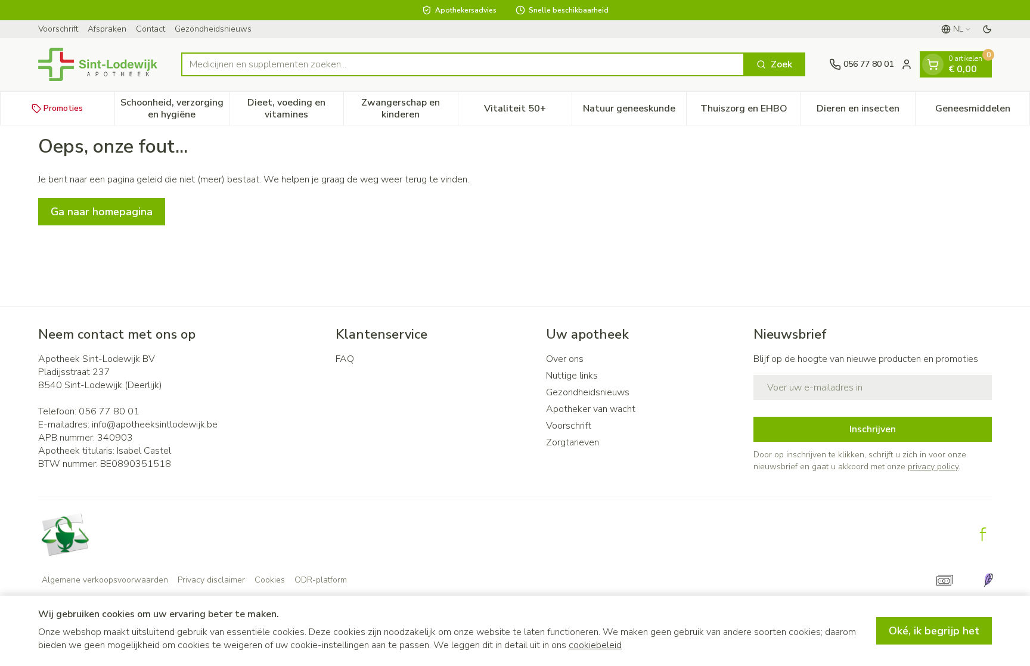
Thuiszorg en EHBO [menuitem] (750, 111)
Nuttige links (572, 375)
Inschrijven (872, 429)
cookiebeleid (595, 645)
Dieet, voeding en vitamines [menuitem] (295, 108)
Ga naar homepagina (102, 212)
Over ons (565, 358)
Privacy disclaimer (211, 580)
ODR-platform (320, 580)
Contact (150, 29)
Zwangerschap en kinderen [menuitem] (409, 108)
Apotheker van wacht (590, 409)
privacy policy (933, 466)
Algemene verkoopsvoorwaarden (105, 580)
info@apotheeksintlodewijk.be (155, 424)
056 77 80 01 (109, 411)
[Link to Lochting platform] (988, 580)
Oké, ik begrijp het (934, 631)
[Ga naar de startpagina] (97, 64)
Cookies (270, 580)
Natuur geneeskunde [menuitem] (634, 111)
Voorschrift (58, 29)
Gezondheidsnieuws (213, 29)
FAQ (345, 358)
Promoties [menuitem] (63, 108)
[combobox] (462, 64)
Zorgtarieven (572, 442)
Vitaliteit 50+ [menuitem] (528, 111)
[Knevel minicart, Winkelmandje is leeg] (933, 64)
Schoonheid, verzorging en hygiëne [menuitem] (174, 108)
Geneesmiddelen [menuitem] (982, 111)
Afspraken (107, 29)
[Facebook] (983, 534)
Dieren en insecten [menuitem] (866, 111)
